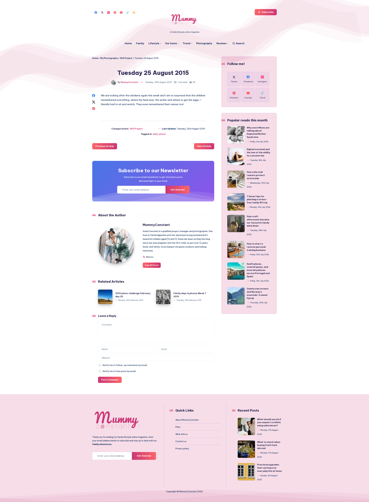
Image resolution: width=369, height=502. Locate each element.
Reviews (221, 43)
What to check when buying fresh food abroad (268, 445)
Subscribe (267, 12)
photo (162, 134)
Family (140, 43)
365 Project (126, 58)
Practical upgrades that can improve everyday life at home (269, 467)
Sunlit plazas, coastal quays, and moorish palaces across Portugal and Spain (258, 270)
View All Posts (152, 265)
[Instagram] (108, 12)
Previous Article (104, 146)
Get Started (177, 189)
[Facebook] (96, 12)
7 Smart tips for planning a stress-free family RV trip (257, 199)
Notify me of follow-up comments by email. (124, 365)
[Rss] (134, 12)
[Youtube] (121, 12)
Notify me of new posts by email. (119, 371)
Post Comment (109, 379)
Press (177, 427)
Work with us (181, 434)
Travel (186, 43)
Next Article (204, 146)
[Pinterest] (115, 12)
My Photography (109, 58)
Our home (171, 43)
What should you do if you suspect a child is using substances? (269, 422)
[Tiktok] (127, 12)
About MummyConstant (187, 420)
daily (155, 134)
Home (128, 43)
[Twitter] (102, 12)
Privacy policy (182, 448)
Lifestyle (153, 43)
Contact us (180, 441)
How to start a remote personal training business (256, 246)
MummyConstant (156, 225)
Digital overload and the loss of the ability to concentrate (258, 152)
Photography (204, 43)
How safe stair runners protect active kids (256, 175)
